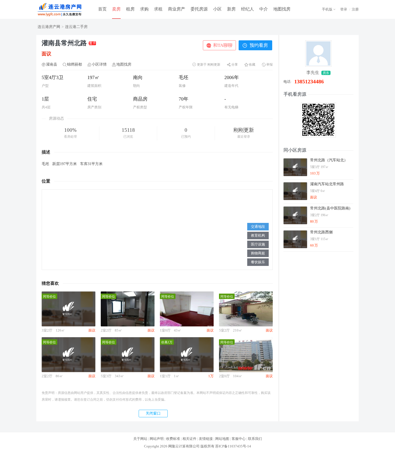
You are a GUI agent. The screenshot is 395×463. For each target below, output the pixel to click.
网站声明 (157, 439)
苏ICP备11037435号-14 (233, 446)
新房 (231, 9)
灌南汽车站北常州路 (327, 184)
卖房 (116, 9)
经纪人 (247, 9)
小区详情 (99, 64)
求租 (158, 9)
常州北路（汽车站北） (329, 160)
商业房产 (176, 9)
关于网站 (140, 439)
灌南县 (51, 64)
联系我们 (255, 439)
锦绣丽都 (74, 64)
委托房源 (199, 9)
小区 (217, 9)
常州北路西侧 (321, 232)
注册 (355, 9)
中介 (263, 9)
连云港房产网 (49, 27)
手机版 (327, 9)
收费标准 (173, 439)
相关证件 (189, 439)
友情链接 (206, 439)
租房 (130, 9)
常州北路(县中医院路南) (330, 208)
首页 (102, 9)
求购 (144, 9)
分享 (234, 64)
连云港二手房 (76, 27)
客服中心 (239, 439)
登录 (343, 9)
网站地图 (222, 439)
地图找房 (281, 9)
